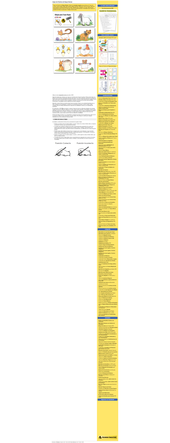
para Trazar (105, 189)
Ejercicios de (106, 132)
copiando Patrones (107, 350)
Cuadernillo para (107, 260)
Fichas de (106, 373)
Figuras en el (105, 356)
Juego (106, 156)
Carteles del (107, 330)
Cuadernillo (107, 193)
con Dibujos (107, 233)
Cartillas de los (107, 337)
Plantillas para (108, 388)
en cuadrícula (107, 151)
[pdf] (62, 108)
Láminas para (105, 157)
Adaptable (105, 329)
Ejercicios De (104, 270)
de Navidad (105, 126)
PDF (107, 112)
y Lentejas (108, 355)
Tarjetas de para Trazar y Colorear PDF (107, 154)
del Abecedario (107, 282)
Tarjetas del (106, 311)
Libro (105, 291)
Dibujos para (104, 371)
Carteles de (108, 358)
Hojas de (106, 114)
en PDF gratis (107, 364)
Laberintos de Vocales (103, 283)
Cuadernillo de (108, 101)
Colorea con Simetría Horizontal (106, 108)
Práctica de (105, 299)
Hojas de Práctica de (107, 66)
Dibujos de (108, 351)
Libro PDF (106, 294)
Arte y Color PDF (107, 171)
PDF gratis (107, 37)
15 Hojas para (108, 343)
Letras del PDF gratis (107, 98)
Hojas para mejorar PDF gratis (106, 145)
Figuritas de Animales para (108, 327)
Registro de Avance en (108, 302)
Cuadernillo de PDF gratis (107, 348)
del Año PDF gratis (107, 332)
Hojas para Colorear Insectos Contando (107, 341)
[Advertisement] (74, 84)
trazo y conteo (106, 312)
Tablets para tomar (104, 309)
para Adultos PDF (108, 269)
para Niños (103, 241)
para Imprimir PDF (106, 325)
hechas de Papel (107, 365)
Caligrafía (106, 244)
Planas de (105, 235)
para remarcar (108, 207)
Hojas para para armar (107, 359)
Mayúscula (107, 296)
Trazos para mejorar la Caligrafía (105, 203)
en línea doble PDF (106, 192)
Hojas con (108, 136)
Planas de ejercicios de (107, 288)
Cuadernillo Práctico (108, 259)
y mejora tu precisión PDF (108, 190)
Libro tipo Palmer (107, 293)
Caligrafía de (106, 236)
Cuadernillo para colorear (107, 175)
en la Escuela (107, 369)
